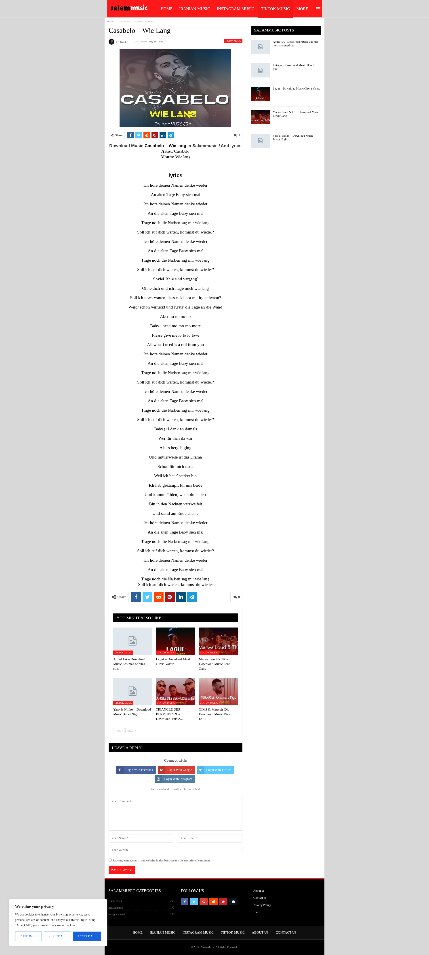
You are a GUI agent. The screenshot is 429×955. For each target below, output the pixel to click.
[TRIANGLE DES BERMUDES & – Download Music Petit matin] (175, 691)
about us (260, 932)
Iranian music (194, 8)
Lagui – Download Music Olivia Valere (296, 88)
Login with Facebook (139, 770)
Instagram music (235, 8)
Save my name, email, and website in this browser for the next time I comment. (161, 860)
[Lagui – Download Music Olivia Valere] (175, 641)
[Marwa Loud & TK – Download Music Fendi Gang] (218, 641)
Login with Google (179, 770)
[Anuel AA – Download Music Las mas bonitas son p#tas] (132, 641)
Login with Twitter (218, 770)
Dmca (256, 912)
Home (166, 8)
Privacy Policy (262, 905)
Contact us (259, 897)
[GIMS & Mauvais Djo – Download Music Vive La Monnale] (218, 691)
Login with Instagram (178, 779)
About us (258, 890)
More (302, 8)
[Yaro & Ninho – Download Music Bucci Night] (132, 691)
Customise (29, 936)
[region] (58, 922)
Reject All (57, 936)
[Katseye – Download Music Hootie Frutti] (260, 70)
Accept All (87, 936)
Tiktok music (275, 8)
